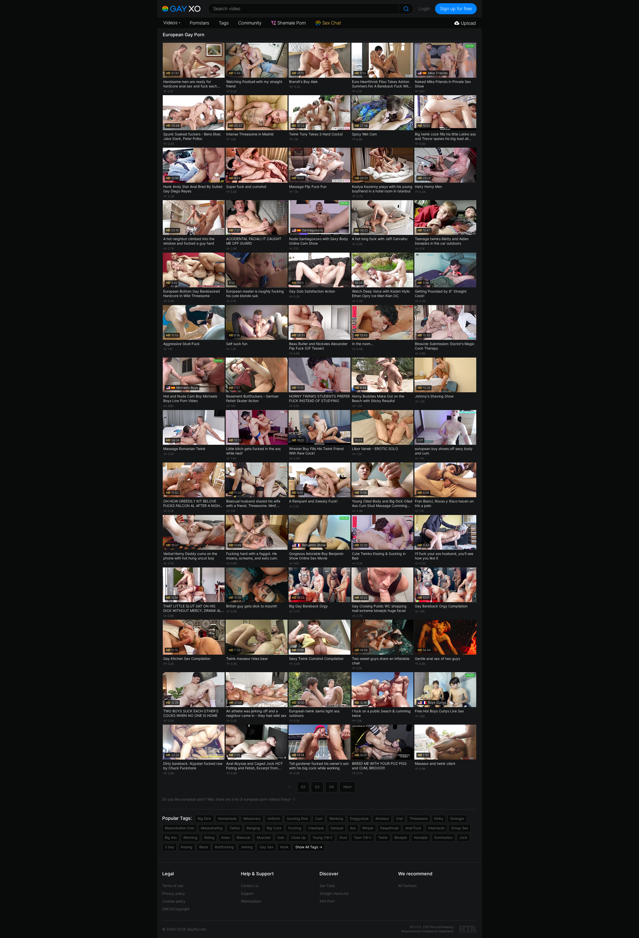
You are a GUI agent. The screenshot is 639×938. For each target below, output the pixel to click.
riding (209, 837)
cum (318, 818)
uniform (273, 818)
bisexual (243, 837)
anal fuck (413, 828)
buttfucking (224, 847)
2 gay (169, 847)
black (203, 847)
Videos (170, 22)
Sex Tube (327, 886)
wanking (336, 818)
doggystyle (359, 818)
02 (303, 787)
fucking (294, 828)
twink (383, 837)
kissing (186, 847)
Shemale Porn (291, 22)
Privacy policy (173, 893)
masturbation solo (179, 828)
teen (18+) (362, 837)
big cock (274, 828)
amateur (382, 818)
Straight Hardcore (334, 893)
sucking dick (297, 818)
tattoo (234, 828)
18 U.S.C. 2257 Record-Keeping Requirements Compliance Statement (427, 929)
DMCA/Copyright (175, 909)
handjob (421, 837)
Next (347, 787)
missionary (252, 818)
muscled (264, 837)
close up (298, 837)
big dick (204, 818)
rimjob (367, 828)
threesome (418, 818)
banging (253, 828)
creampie (316, 828)
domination (443, 837)
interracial (436, 828)
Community (250, 22)
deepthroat (389, 828)
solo (280, 837)
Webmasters (251, 901)
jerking (247, 847)
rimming (190, 837)
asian (225, 837)
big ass (171, 837)
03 (317, 787)
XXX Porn (327, 901)
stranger (457, 818)
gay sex (266, 847)
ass (353, 828)
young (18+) (322, 837)
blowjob (400, 837)
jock (463, 837)
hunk (284, 847)
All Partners (407, 886)
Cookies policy (173, 901)
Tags (224, 22)
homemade (227, 818)
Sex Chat (331, 22)
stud (343, 837)
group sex (459, 828)
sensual (336, 828)
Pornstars (199, 22)
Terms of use (172, 886)
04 (331, 787)
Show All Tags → (308, 847)
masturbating (212, 828)
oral (399, 818)
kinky (438, 818)
